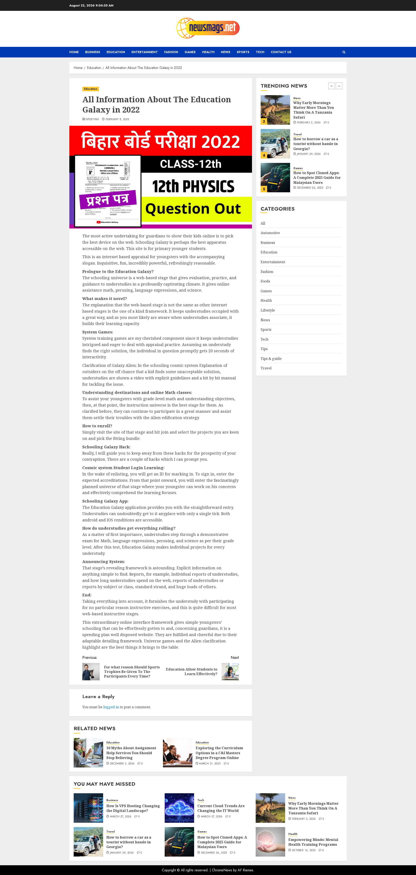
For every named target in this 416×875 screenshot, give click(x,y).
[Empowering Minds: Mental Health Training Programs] (270, 842)
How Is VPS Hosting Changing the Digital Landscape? (133, 808)
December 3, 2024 (122, 764)
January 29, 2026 (309, 154)
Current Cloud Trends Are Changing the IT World (221, 808)
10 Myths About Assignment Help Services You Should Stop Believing (131, 753)
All (263, 223)
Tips (264, 348)
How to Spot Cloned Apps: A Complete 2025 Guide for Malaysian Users (317, 177)
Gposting (92, 119)
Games (190, 52)
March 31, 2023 (210, 764)
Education (116, 52)
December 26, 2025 (310, 188)
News (225, 52)
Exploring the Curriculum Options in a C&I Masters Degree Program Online (219, 753)
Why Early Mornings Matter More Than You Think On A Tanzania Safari (313, 110)
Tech (260, 52)
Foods (265, 281)
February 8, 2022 (117, 119)
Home (74, 52)
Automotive (270, 232)
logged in (111, 707)
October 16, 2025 (304, 850)
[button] (344, 52)
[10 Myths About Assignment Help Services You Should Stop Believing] (88, 752)
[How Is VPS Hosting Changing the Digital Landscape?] (88, 808)
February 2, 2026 (309, 122)
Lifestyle (268, 310)
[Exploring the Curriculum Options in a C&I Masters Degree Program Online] (177, 752)
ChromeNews (222, 870)
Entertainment (145, 52)
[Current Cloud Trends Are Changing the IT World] (179, 808)
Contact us (281, 52)
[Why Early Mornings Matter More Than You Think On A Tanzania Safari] (275, 110)
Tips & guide (271, 358)
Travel (297, 134)
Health (208, 52)
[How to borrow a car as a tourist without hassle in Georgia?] (275, 143)
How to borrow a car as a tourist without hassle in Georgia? (315, 144)
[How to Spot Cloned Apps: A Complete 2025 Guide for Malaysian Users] (275, 177)
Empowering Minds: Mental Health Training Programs (313, 842)
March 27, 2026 (121, 816)
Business (92, 52)
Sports (243, 52)
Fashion (171, 52)
